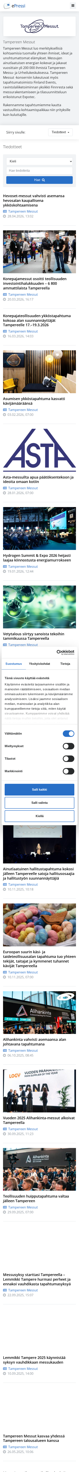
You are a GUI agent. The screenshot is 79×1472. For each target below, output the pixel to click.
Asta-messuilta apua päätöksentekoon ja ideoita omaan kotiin (38, 479)
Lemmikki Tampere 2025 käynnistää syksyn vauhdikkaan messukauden (34, 1360)
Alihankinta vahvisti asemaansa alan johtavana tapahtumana (34, 1041)
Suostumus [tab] (13, 663)
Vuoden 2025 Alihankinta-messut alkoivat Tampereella (39, 1120)
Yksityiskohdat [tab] (39, 663)
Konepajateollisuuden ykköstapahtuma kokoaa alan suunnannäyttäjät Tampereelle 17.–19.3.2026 (37, 320)
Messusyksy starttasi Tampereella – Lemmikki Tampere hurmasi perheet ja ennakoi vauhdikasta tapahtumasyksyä (37, 1279)
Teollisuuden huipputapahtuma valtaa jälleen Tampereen (36, 1198)
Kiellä (40, 816)
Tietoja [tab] (65, 663)
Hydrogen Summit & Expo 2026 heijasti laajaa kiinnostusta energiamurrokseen (37, 557)
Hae (37, 180)
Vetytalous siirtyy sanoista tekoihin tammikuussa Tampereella (33, 636)
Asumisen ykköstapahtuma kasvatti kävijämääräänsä (34, 401)
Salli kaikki (39, 789)
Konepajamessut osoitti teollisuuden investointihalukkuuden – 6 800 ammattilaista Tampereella (34, 283)
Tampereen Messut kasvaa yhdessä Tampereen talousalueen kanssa (34, 1438)
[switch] (68, 746)
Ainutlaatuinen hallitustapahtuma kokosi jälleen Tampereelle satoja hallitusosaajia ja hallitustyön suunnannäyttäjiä (38, 873)
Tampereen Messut (22, 211)
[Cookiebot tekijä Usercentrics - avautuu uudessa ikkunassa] (56, 652)
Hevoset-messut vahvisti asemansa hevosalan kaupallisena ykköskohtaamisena (33, 200)
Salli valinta (39, 802)
